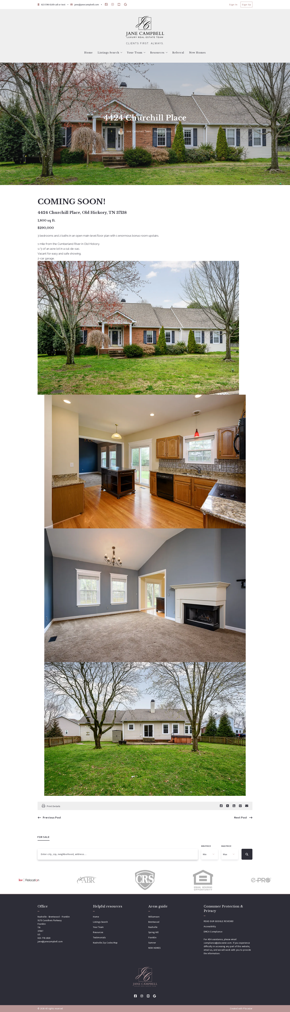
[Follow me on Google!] (125, 4)
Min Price (206, 846)
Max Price (226, 846)
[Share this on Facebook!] (221, 805)
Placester (247, 1008)
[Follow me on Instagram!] (112, 4)
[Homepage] (145, 27)
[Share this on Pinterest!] (240, 805)
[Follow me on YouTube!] (118, 4)
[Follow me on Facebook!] (106, 4)
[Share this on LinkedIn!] (233, 805)
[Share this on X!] (227, 805)
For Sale (44, 837)
